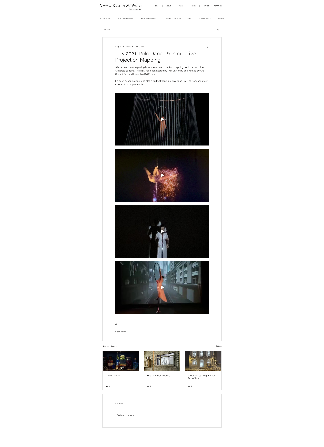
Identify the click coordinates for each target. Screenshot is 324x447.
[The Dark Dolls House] (162, 361)
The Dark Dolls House (158, 375)
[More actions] (207, 46)
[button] (218, 30)
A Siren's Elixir (113, 375)
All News (106, 29)
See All (218, 346)
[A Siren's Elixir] (121, 361)
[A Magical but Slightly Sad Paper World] (203, 361)
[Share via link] (116, 324)
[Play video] (162, 119)
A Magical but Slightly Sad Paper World (202, 377)
